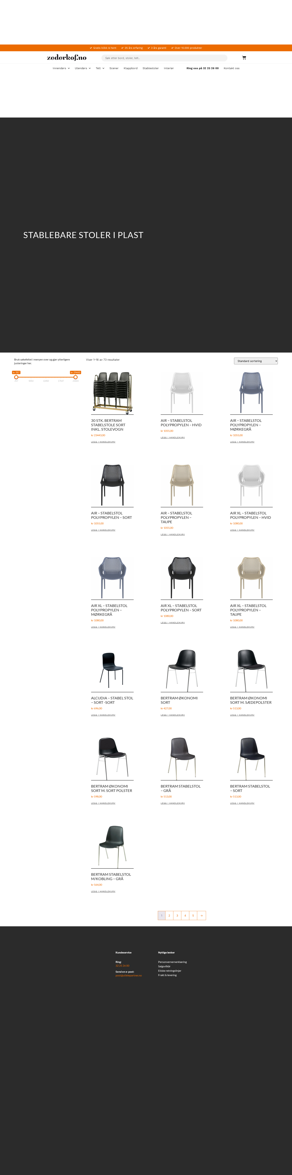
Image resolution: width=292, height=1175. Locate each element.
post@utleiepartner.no (129, 975)
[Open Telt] (103, 68)
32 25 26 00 (122, 965)
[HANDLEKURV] (242, 57)
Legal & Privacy (207, 952)
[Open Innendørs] (69, 68)
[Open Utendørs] (90, 68)
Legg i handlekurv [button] (103, 442)
